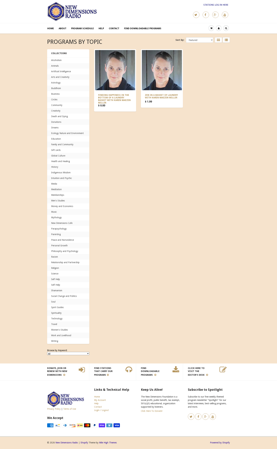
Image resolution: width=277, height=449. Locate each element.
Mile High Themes (108, 442)
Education (56, 139)
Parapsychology (59, 228)
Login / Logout (101, 410)
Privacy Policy (54, 409)
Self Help (55, 279)
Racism (54, 256)
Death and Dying (59, 116)
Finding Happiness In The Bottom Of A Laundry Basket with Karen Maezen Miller (114, 99)
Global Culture (58, 155)
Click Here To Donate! (151, 411)
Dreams (55, 127)
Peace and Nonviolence (62, 240)
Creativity (55, 110)
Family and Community (62, 144)
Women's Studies (59, 329)
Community (56, 105)
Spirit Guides (57, 307)
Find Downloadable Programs (142, 28)
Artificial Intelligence (61, 71)
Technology (57, 318)
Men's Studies (58, 200)
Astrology (56, 82)
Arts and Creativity (60, 77)
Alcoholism (56, 60)
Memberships (57, 195)
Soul (53, 301)
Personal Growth (59, 245)
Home (50, 28)
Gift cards (56, 150)
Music (54, 212)
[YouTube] (225, 15)
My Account (100, 400)
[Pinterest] (215, 15)
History (54, 167)
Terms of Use (69, 409)
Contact (114, 28)
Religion (55, 268)
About (62, 28)
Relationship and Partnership (65, 262)
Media (54, 183)
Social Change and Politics (64, 296)
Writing (54, 341)
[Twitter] (196, 15)
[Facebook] (206, 15)
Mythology (56, 217)
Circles (54, 99)
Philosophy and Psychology (64, 251)
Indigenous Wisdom (61, 172)
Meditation (56, 189)
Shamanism (56, 290)
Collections (59, 53)
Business (55, 94)
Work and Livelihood (61, 335)
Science (54, 273)
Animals (55, 66)
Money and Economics (62, 206)
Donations (56, 122)
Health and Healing (60, 161)
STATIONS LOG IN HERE (215, 5)
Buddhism (56, 88)
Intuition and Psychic (61, 178)
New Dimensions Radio (66, 442)
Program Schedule (82, 28)
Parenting (56, 234)
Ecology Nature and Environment (67, 133)
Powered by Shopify (220, 442)
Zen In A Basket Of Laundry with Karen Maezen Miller (161, 96)
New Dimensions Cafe (61, 223)
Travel (54, 324)
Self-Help (55, 285)
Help (101, 28)
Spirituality (56, 313)
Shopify (84, 442)
